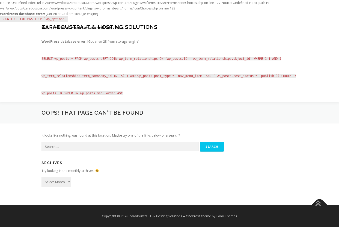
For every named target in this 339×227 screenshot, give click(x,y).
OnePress (193, 216)
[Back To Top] (319, 205)
